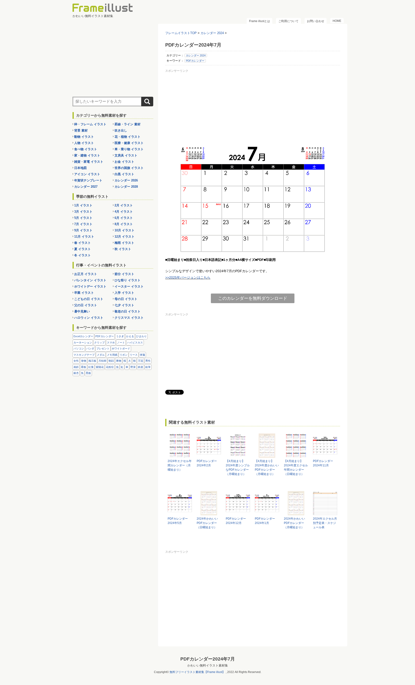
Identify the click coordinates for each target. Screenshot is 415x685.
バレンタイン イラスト (90, 280)
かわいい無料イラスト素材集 (207, 665)
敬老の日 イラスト (127, 311)
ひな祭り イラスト (127, 280)
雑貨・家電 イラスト (88, 161)
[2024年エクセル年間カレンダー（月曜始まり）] (180, 455)
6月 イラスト (124, 218)
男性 (148, 360)
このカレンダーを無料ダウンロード (252, 298)
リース (134, 354)
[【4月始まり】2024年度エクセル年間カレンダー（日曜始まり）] (296, 455)
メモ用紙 (112, 354)
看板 (83, 367)
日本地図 (80, 168)
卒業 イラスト (84, 292)
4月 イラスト (124, 211)
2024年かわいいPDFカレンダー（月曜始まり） (294, 523)
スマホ (111, 342)
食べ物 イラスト (85, 149)
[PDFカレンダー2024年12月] (238, 513)
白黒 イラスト (124, 174)
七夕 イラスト (124, 305)
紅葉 (91, 367)
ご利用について (288, 21)
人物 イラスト (84, 143)
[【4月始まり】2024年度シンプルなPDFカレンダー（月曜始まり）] (238, 455)
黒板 (88, 373)
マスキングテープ (84, 354)
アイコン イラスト (87, 174)
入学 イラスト (124, 292)
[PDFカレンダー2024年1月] (267, 513)
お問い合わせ (315, 21)
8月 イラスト (124, 224)
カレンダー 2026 (126, 180)
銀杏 (76, 373)
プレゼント (103, 348)
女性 (76, 360)
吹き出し (121, 130)
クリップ (99, 342)
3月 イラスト (83, 211)
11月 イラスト (84, 236)
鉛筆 (148, 367)
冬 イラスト (82, 255)
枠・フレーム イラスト (90, 124)
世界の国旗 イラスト (129, 168)
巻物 (83, 360)
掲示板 (92, 360)
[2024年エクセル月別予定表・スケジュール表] (325, 513)
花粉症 (110, 367)
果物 (118, 360)
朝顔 (111, 360)
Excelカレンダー (83, 336)
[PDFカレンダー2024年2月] (209, 455)
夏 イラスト (82, 249)
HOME (337, 21)
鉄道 (140, 367)
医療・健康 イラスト (129, 143)
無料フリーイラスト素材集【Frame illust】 (197, 672)
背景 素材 (81, 130)
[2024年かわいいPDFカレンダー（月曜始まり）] (296, 513)
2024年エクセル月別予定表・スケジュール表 (325, 523)
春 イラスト (82, 243)
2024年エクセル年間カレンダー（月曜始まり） (180, 465)
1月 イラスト (83, 205)
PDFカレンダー (195, 60)
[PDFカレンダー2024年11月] (325, 455)
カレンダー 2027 (86, 186)
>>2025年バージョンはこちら (187, 277)
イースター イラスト (129, 286)
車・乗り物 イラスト (129, 149)
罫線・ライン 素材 (127, 124)
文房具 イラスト (126, 155)
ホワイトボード (121, 348)
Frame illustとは (259, 21)
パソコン (78, 348)
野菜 (133, 367)
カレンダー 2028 (126, 186)
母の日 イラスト (126, 299)
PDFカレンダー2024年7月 (207, 658)
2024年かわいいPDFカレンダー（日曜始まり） (207, 523)
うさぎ (120, 336)
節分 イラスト (124, 274)
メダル (101, 354)
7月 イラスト (83, 224)
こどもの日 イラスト (88, 299)
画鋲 (76, 367)
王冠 (140, 360)
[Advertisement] (252, 107)
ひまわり (141, 336)
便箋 (142, 354)
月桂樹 (102, 360)
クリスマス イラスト (129, 317)
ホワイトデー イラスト (90, 286)
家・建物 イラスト (87, 155)
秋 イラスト (123, 249)
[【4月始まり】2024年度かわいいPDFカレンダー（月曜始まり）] (267, 455)
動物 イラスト (84, 136)
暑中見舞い (82, 311)
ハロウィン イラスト (88, 317)
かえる (130, 336)
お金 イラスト (124, 161)
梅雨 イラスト (124, 243)
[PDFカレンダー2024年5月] (180, 513)
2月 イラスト (124, 205)
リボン (124, 354)
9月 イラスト (83, 230)
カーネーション (82, 342)
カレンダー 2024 (196, 55)
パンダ (90, 348)
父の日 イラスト (85, 305)
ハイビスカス (135, 342)
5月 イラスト (83, 218)
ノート (121, 342)
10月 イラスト (124, 230)
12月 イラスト (124, 236)
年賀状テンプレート (88, 180)
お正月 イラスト (85, 274)
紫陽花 (100, 367)
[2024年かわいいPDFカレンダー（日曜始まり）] (209, 513)
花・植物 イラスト (127, 136)
